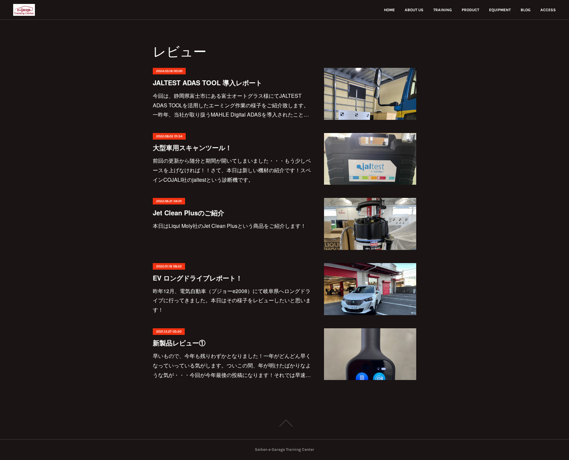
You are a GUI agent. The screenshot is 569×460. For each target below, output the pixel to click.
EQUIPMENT (500, 10)
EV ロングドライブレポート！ (197, 278)
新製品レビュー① (179, 342)
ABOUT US (414, 10)
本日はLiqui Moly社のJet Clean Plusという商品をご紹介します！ (229, 226)
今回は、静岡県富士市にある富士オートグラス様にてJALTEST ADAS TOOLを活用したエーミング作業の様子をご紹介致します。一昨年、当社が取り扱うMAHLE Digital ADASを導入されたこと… (231, 105)
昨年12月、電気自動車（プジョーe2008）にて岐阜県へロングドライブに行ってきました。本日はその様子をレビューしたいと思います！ (232, 300)
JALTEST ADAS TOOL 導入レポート (207, 82)
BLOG (525, 10)
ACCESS (548, 10)
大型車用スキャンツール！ (192, 147)
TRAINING (442, 10)
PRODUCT (470, 10)
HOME (389, 10)
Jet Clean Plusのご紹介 (188, 212)
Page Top (284, 423)
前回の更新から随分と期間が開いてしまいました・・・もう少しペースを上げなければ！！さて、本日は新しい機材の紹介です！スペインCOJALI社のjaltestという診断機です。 (232, 170)
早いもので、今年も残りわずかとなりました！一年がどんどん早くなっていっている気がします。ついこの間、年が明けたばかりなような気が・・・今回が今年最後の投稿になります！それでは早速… (232, 365)
